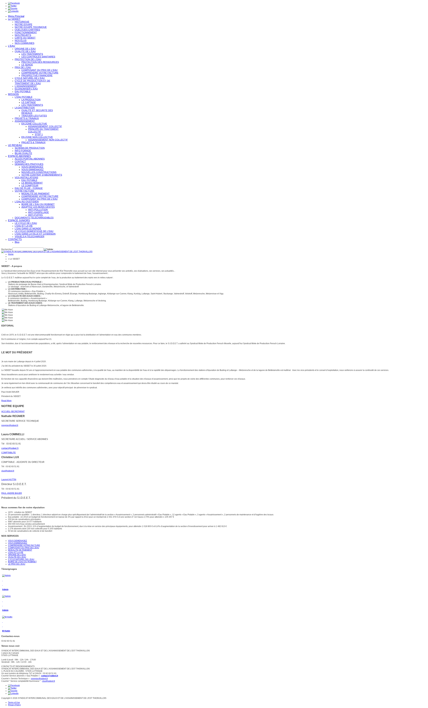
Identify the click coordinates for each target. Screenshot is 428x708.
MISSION (13, 94)
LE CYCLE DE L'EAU (26, 223)
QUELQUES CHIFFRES (27, 29)
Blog (17, 242)
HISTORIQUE (22, 21)
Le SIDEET (14, 19)
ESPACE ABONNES (19, 156)
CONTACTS (15, 239)
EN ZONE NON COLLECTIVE (37, 137)
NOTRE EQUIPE (23, 24)
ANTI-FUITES (35, 215)
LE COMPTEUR (29, 185)
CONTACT (20, 161)
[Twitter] (12, 6)
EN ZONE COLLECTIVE (34, 123)
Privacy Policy (14, 705)
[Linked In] (13, 11)
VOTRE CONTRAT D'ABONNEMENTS (41, 174)
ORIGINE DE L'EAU (25, 48)
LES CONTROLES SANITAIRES (38, 56)
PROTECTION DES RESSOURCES (40, 62)
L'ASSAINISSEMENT (26, 86)
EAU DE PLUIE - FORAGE (29, 188)
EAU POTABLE (23, 91)
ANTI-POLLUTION (38, 209)
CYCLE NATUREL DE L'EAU (30, 78)
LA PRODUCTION (30, 99)
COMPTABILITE (8, 452)
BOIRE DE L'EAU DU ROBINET (38, 204)
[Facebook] (14, 3)
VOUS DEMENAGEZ (32, 166)
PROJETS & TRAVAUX (27, 118)
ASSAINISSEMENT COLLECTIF (45, 126)
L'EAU (11, 45)
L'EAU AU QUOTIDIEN (27, 201)
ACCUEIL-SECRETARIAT (13, 411)
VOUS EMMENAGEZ (32, 169)
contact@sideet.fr (10, 448)
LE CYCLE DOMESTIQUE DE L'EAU (34, 231)
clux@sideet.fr (7, 471)
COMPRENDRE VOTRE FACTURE (39, 72)
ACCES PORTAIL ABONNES (30, 158)
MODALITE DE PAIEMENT (35, 193)
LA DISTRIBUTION (25, 107)
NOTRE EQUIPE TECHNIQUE (31, 27)
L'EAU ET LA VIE (24, 225)
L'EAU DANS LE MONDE (28, 228)
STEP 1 (39, 134)
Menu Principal (16, 16)
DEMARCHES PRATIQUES (29, 164)
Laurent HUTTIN (8, 479)
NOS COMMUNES (24, 43)
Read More (6, 400)
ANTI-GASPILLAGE (38, 212)
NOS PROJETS (23, 35)
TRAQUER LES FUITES (34, 115)
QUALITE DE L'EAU (25, 51)
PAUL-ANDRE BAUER (11, 493)
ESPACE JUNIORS (19, 220)
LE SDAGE (27, 64)
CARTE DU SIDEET (25, 37)
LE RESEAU (15, 145)
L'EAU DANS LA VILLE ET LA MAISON (35, 233)
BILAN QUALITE (23, 153)
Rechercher (6, 249)
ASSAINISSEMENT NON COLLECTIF (48, 139)
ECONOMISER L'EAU (26, 88)
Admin (5, 589)
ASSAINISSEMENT (25, 121)
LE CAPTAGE (28, 102)
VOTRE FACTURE (24, 191)
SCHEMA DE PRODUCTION (30, 148)
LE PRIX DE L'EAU (16, 564)
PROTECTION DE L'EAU (28, 59)
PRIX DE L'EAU (23, 67)
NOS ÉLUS (20, 40)
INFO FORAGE (23, 150)
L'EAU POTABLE (23, 97)
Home (11, 254)
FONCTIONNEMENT (26, 32)
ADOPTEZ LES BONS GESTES (38, 207)
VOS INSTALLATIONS (26, 177)
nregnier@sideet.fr (9, 425)
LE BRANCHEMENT (32, 183)
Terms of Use (14, 702)
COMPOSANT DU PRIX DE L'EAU (39, 70)
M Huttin (6, 631)
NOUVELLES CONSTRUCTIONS (38, 172)
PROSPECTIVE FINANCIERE (36, 75)
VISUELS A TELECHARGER (29, 236)
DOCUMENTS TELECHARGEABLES (34, 217)
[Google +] (12, 8)
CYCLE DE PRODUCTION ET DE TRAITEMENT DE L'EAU (32, 82)
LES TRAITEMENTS (32, 54)
